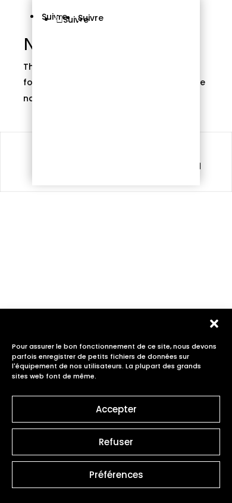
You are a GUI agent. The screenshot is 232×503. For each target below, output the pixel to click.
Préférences (116, 474)
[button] (214, 324)
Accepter (116, 409)
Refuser (116, 442)
